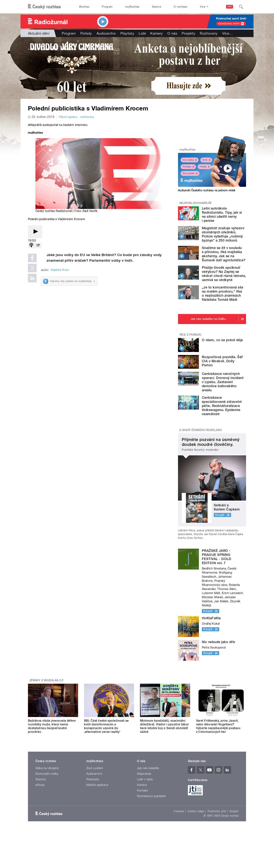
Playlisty (127, 33)
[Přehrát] (35, 231)
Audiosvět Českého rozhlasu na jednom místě (206, 190)
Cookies (179, 811)
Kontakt (142, 790)
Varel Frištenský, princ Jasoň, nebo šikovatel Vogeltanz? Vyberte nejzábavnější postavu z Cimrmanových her (218, 726)
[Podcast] (31, 245)
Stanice (156, 6)
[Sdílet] (38, 245)
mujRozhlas (132, 6)
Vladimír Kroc (60, 270)
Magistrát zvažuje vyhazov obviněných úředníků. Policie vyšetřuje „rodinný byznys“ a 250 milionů (223, 234)
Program (107, 6)
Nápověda (144, 773)
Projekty (188, 33)
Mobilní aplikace (97, 785)
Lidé (142, 33)
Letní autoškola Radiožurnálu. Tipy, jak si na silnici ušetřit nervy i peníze (222, 214)
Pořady (86, 33)
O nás (172, 33)
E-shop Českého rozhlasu (200, 430)
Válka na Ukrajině (47, 768)
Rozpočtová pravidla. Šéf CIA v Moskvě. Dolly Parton (222, 361)
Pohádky (186, 166)
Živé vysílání (188, 173)
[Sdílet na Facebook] (32, 258)
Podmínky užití (217, 811)
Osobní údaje (196, 811)
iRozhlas (84, 6)
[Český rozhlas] (44, 6)
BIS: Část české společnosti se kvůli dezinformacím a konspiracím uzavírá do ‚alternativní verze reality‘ (106, 726)
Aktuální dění (38, 33)
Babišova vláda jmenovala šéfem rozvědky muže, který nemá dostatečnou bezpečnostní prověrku (52, 726)
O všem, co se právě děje (222, 340)
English (234, 811)
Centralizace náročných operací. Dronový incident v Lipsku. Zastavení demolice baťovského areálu (222, 382)
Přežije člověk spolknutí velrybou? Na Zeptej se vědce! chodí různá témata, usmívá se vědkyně (224, 274)
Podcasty (92, 779)
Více (227, 33)
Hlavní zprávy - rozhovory (76, 117)
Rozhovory (209, 33)
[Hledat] (241, 6)
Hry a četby (188, 160)
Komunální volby (46, 773)
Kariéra (142, 785)
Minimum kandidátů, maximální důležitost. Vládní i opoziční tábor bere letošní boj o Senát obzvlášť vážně (164, 726)
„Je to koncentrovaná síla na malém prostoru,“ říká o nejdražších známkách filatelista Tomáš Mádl (222, 293)
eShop (39, 785)
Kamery (156, 33)
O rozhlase (180, 6)
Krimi (204, 160)
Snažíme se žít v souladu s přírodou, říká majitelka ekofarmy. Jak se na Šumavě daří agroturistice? (223, 254)
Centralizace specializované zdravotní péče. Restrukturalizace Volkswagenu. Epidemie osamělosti (222, 406)
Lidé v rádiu (145, 779)
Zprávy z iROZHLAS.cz (46, 680)
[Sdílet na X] (32, 268)
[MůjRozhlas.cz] (35, 133)
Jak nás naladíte (148, 768)
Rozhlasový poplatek (151, 796)
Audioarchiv (106, 33)
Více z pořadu (190, 334)
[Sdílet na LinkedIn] (32, 278)
